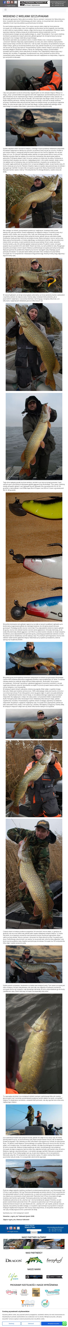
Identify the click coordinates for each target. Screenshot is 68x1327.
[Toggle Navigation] (5, 9)
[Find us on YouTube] (8, 2)
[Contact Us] (15, 2)
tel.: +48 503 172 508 (58, 5)
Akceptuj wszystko (53, 1323)
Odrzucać (31, 1323)
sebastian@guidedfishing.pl (58, 2)
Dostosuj (11, 1323)
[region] (34, 1318)
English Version (11, 5)
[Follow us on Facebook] (4, 2)
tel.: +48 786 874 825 (58, 3)
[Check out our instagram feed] (12, 2)
